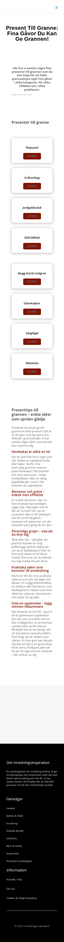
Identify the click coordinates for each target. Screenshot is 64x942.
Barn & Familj (14, 846)
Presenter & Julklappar (19, 861)
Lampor (10, 808)
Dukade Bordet (15, 830)
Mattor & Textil (14, 815)
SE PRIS (32, 156)
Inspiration (12, 853)
